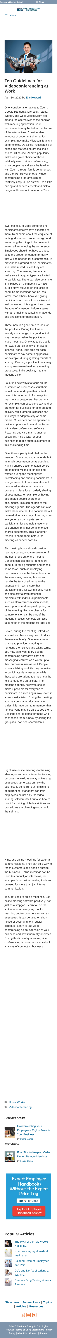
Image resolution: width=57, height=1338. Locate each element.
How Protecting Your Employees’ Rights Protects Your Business (33, 1130)
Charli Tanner (26, 1139)
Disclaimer (37, 1329)
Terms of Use (23, 1329)
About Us (22, 1333)
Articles (21, 1306)
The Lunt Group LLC (27, 1326)
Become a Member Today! (11, 2)
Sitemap (43, 1333)
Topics (47, 1302)
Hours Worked (17, 1102)
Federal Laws (31, 1302)
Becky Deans (26, 1161)
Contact (33, 1333)
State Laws (12, 1302)
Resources (36, 1306)
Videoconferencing (20, 1107)
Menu (12, 15)
